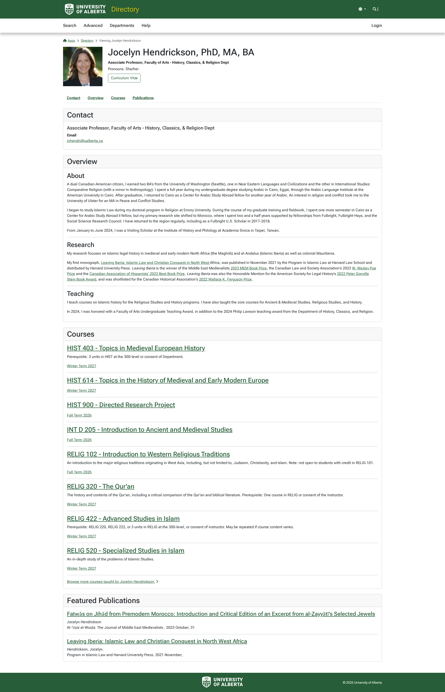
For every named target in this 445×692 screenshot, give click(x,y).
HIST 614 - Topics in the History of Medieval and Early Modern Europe (168, 380)
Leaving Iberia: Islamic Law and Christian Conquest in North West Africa (157, 641)
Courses (118, 98)
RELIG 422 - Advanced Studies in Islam (123, 518)
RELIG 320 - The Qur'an (100, 486)
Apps (71, 40)
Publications (143, 98)
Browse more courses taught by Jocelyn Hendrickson (111, 581)
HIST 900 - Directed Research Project (121, 405)
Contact (73, 98)
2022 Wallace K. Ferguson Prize (225, 279)
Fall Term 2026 (79, 415)
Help (146, 25)
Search (69, 25)
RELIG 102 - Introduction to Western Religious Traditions (148, 454)
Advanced (93, 25)
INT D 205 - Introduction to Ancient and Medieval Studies (149, 429)
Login (377, 25)
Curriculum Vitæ (124, 78)
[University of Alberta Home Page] (85, 9)
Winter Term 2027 (81, 366)
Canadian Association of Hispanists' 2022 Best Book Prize (137, 274)
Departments (122, 25)
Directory (125, 9)
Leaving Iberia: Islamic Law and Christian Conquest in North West (155, 262)
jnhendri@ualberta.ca (85, 141)
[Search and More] (375, 9)
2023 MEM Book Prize (249, 268)
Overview (96, 98)
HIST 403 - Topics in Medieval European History (136, 348)
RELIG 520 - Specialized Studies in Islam (125, 550)
